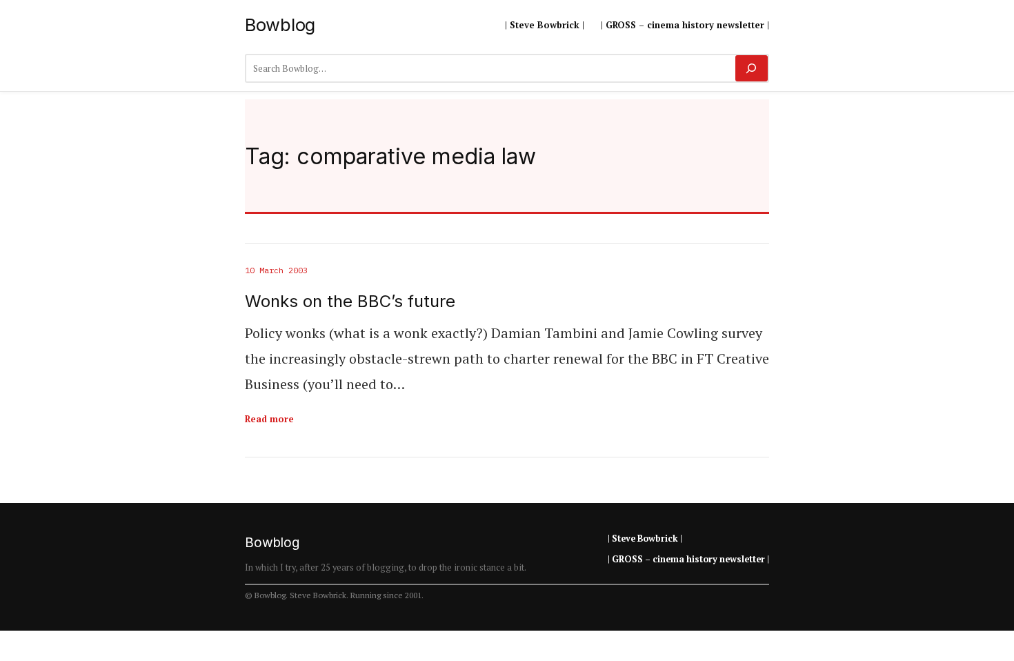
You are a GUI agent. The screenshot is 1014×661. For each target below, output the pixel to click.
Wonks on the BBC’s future (350, 301)
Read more (269, 419)
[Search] (751, 68)
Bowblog (280, 24)
